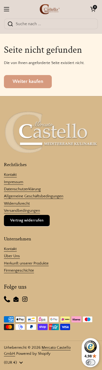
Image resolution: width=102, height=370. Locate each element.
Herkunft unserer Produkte (26, 263)
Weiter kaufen (28, 81)
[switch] (90, 362)
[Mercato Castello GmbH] (50, 9)
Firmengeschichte (19, 270)
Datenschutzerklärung (22, 189)
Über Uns (12, 256)
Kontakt (10, 174)
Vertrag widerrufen (26, 220)
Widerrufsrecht (17, 203)
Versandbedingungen (22, 210)
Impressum (13, 182)
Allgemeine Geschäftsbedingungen (33, 196)
